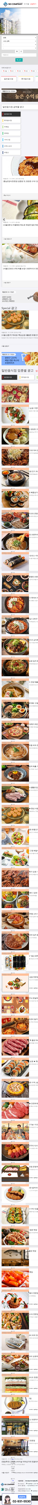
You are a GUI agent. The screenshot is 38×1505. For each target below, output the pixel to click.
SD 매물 (26, 4)
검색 (19, 60)
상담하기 (33, 4)
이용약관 (20, 1481)
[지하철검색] (21, 51)
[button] (3, 218)
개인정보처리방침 (30, 1481)
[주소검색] (17, 51)
